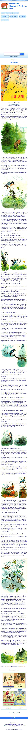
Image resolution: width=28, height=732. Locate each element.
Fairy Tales (15, 13)
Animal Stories (4, 16)
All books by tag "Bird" (14, 712)
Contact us (5, 725)
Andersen (9, 13)
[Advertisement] (14, 37)
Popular (3, 13)
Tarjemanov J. (8, 666)
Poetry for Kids (14, 16)
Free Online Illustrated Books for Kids (18, 6)
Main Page (14, 717)
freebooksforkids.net (14, 104)
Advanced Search (14, 56)
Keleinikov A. (21, 666)
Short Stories (22, 16)
